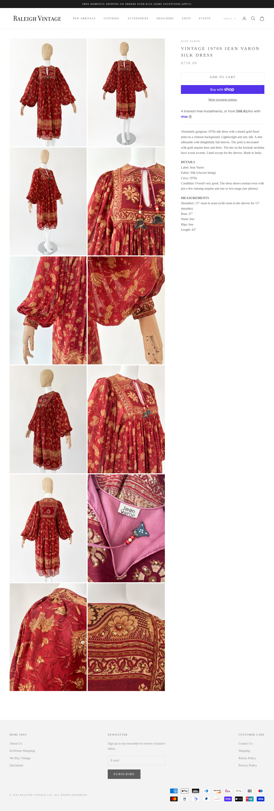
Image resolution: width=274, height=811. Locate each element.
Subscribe (124, 774)
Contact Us (245, 743)
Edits (186, 18)
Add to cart (223, 77)
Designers (165, 18)
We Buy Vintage (20, 758)
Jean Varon (190, 41)
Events (205, 18)
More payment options (222, 99)
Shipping (244, 750)
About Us (16, 743)
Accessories (138, 18)
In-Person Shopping (22, 750)
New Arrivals (84, 18)
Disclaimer (16, 765)
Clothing (112, 18)
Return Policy (247, 758)
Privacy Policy (247, 765)
